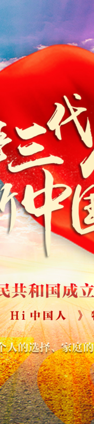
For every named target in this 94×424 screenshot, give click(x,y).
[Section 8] (90, 221)
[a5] (90, 213)
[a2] (90, 204)
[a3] (90, 207)
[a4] (90, 210)
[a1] (90, 201)
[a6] (90, 216)
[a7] (90, 218)
